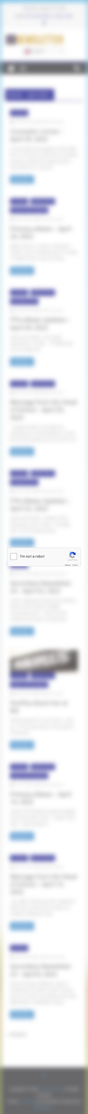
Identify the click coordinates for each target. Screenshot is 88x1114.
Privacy (68, 565)
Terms (75, 565)
